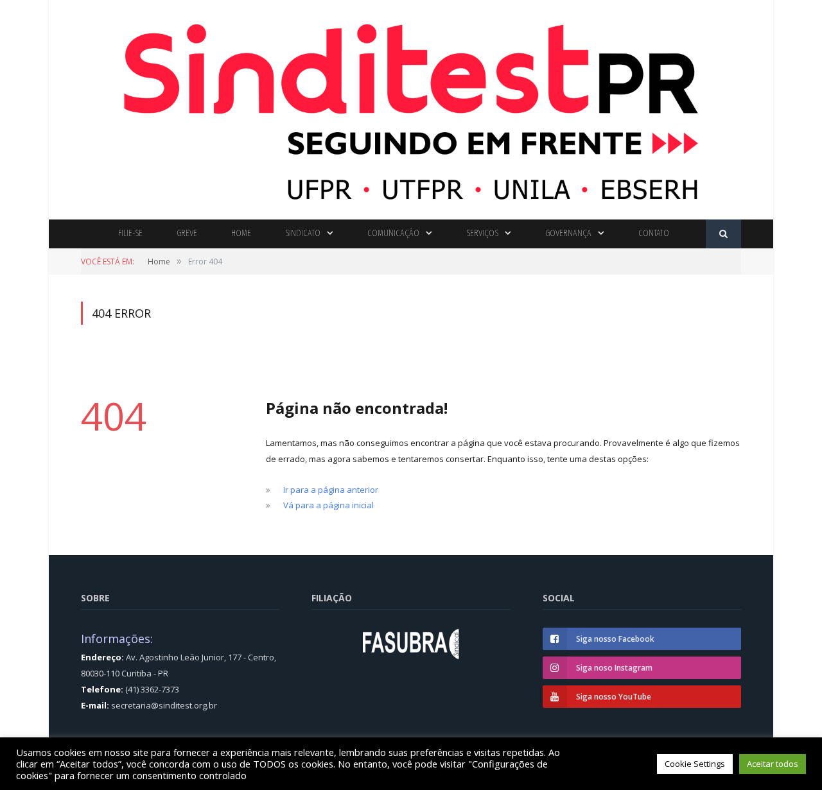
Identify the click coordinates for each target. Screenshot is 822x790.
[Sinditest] (411, 106)
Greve (187, 233)
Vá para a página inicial (328, 505)
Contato (653, 233)
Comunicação (393, 233)
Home (241, 233)
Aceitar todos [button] (772, 763)
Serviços (482, 233)
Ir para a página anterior (330, 489)
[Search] (723, 233)
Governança (568, 233)
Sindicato (302, 233)
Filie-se (130, 233)
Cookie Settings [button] (695, 763)
